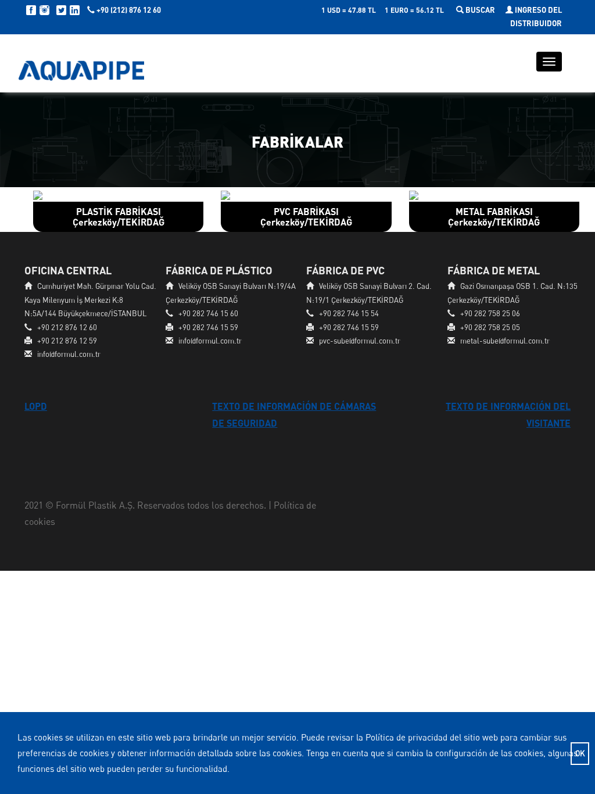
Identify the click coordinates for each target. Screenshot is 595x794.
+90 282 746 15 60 (208, 313)
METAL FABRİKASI (494, 216)
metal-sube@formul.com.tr (505, 340)
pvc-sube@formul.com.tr (359, 340)
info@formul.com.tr (69, 354)
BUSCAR (480, 10)
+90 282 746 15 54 (349, 313)
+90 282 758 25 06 (490, 313)
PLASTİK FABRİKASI (118, 216)
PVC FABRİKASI (306, 216)
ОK (580, 753)
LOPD (35, 406)
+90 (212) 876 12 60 (128, 10)
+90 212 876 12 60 (67, 327)
